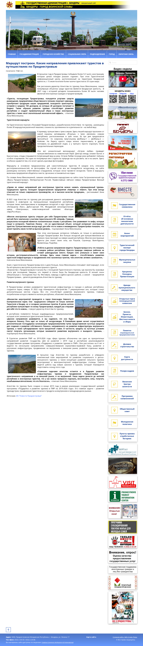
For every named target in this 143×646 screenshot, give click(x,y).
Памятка (127, 332)
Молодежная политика (127, 422)
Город (112, 54)
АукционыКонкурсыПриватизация (127, 274)
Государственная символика (127, 205)
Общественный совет (127, 410)
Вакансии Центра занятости (127, 384)
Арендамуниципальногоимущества (127, 287)
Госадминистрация (29, 54)
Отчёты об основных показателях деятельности (127, 220)
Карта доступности (127, 358)
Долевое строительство (127, 345)
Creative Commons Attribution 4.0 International (57, 642)
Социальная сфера (77, 54)
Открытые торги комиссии (127, 301)
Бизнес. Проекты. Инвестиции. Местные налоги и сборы (127, 317)
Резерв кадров (127, 371)
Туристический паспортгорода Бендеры (127, 247)
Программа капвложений (127, 397)
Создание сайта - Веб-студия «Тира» (125, 637)
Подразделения (97, 54)
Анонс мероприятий (127, 234)
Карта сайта (91, 637)
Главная (12, 54)
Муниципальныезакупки (127, 260)
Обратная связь (126, 54)
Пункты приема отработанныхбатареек (127, 436)
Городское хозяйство (53, 54)
